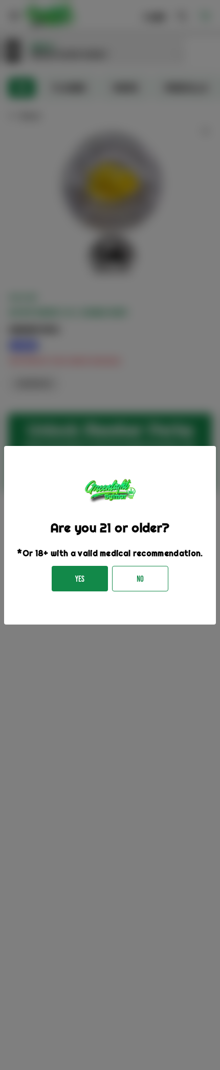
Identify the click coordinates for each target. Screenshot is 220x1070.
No (140, 579)
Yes (79, 579)
